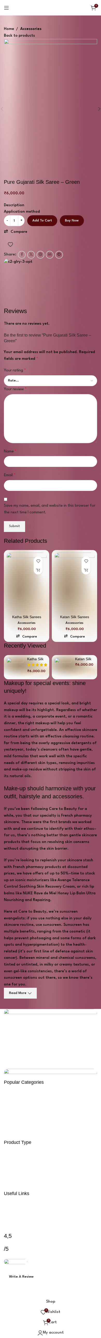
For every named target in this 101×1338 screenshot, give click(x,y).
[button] (15, 232)
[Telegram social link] (69, 1293)
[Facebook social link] (32, 1293)
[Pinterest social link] (50, 1293)
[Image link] (50, 1032)
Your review (15, 389)
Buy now (72, 220)
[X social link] (41, 1293)
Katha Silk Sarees (26, 617)
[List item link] (50, 1112)
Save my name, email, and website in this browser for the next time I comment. (49, 509)
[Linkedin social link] (60, 1293)
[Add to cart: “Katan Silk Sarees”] (86, 570)
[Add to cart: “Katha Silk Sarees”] (38, 570)
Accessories (30, 29)
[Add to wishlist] (10, 244)
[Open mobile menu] (6, 8)
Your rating (15, 370)
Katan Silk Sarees (74, 617)
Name (10, 451)
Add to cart (42, 220)
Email (10, 475)
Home (9, 29)
